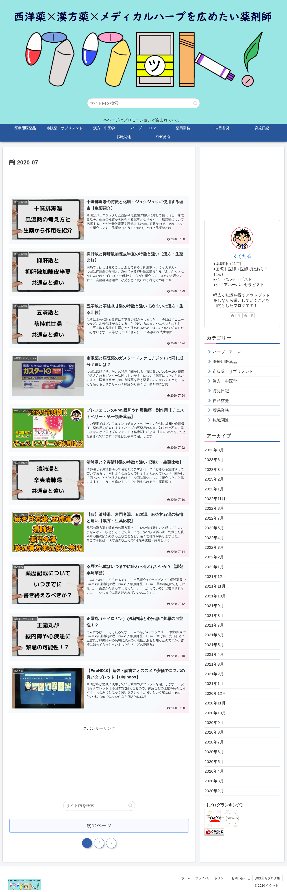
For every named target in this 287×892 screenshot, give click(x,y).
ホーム (186, 878)
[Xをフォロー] (239, 315)
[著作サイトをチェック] (232, 315)
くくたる (242, 256)
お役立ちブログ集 (267, 878)
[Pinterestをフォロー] (252, 315)
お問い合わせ (240, 878)
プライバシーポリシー (211, 878)
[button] (195, 103)
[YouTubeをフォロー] (245, 315)
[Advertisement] (99, 180)
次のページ (99, 825)
